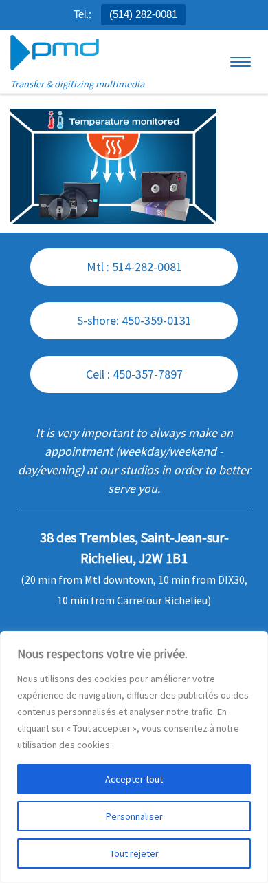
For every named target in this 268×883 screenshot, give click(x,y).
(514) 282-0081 (143, 14)
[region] (134, 757)
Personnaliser (134, 816)
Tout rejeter (134, 853)
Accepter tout (134, 779)
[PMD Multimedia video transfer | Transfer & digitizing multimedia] (54, 52)
